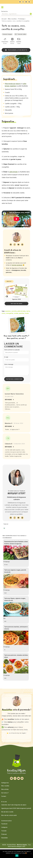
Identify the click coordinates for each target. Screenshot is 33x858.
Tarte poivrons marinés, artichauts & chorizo (15, 628)
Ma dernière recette (7, 812)
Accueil (4, 19)
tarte (28, 311)
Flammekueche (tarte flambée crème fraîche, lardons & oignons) (16, 542)
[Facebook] (20, 2)
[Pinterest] (29, 2)
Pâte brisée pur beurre (13, 84)
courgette (9, 313)
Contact (3, 796)
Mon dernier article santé (9, 815)
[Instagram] (23, 2)
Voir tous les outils (16, 303)
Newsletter (4, 838)
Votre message (8, 364)
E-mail (6, 357)
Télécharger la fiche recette (17, 50)
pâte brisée (14, 172)
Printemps (21, 19)
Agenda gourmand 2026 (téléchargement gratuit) (16, 808)
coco (3, 313)
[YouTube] (26, 2)
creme (16, 313)
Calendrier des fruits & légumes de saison (13, 805)
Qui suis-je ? (5, 793)
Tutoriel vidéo (22, 34)
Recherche (4, 11)
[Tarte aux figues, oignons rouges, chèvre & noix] (15, 609)
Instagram (4, 827)
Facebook (4, 824)
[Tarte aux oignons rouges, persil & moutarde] (15, 581)
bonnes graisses (17, 265)
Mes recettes (12, 19)
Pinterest (4, 834)
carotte (14, 311)
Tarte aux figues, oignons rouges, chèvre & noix (15, 599)
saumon (8, 311)
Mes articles (5, 789)
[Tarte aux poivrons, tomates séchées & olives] (15, 666)
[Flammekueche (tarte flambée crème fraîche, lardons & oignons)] (15, 552)
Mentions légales (22, 844)
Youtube (3, 831)
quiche (21, 313)
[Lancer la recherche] (31, 14)
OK (17, 855)
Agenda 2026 (16, 299)
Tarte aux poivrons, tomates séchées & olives (16, 656)
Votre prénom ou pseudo (12, 350)
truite (27, 313)
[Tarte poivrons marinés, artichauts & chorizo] (15, 638)
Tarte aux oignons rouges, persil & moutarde (15, 571)
